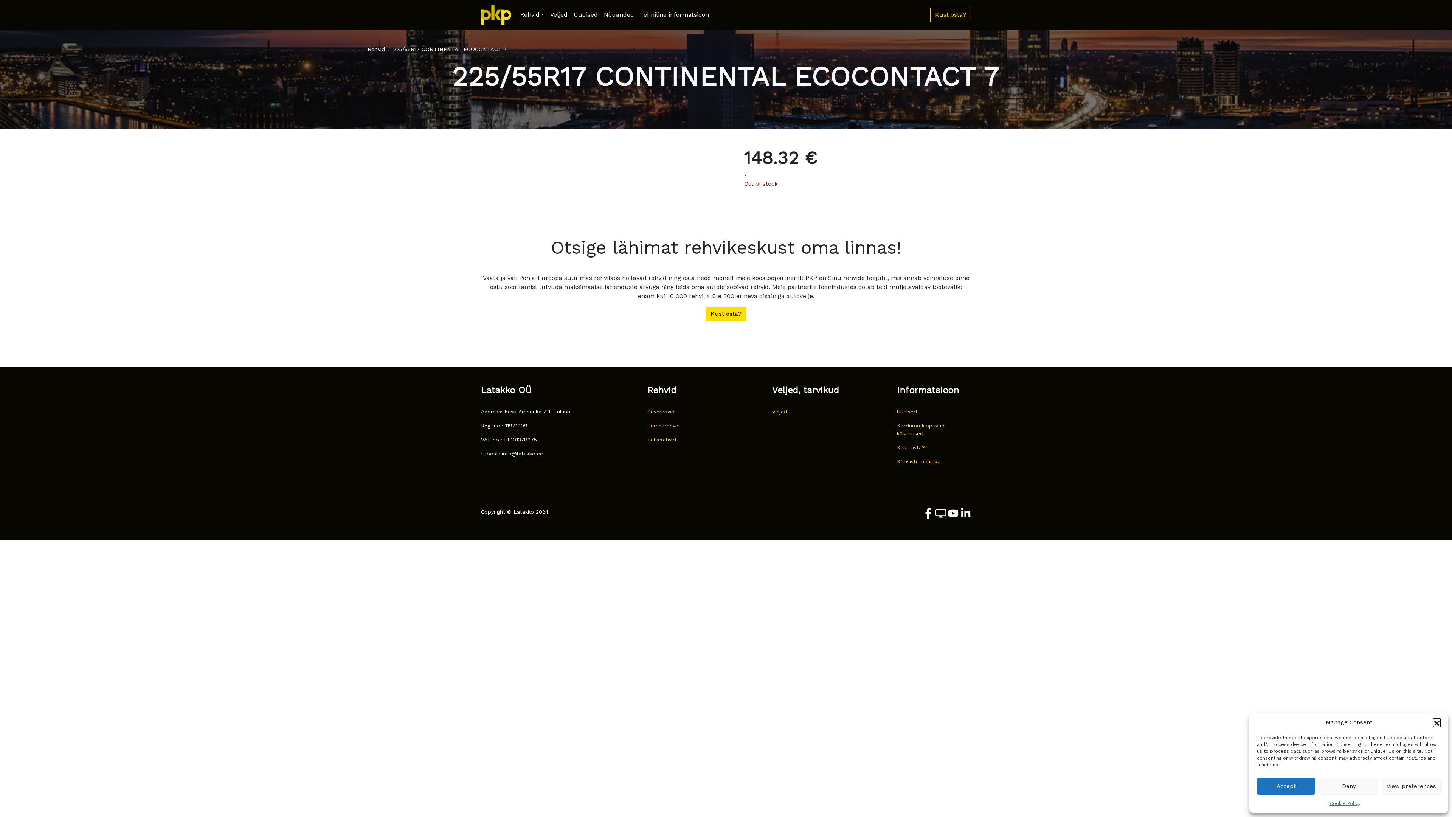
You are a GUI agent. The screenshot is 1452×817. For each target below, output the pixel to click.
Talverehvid (661, 439)
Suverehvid (661, 411)
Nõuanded (619, 14)
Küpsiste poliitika (918, 461)
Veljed (559, 14)
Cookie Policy (1345, 803)
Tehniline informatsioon (674, 14)
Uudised (586, 14)
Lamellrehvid (663, 425)
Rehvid (530, 14)
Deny (1349, 786)
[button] (1437, 722)
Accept (1286, 786)
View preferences (1411, 786)
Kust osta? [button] (950, 14)
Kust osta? (911, 447)
